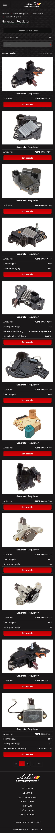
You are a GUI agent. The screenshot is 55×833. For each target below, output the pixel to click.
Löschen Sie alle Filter (28, 30)
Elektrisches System (20, 14)
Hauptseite (27, 788)
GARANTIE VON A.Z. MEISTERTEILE (28, 823)
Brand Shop (27, 801)
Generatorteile (37, 14)
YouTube (29, 810)
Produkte (5, 14)
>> (39, 763)
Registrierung (27, 814)
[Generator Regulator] (27, 74)
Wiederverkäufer (27, 797)
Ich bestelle (27, 104)
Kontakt (27, 806)
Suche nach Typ (11, 37)
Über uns (27, 792)
